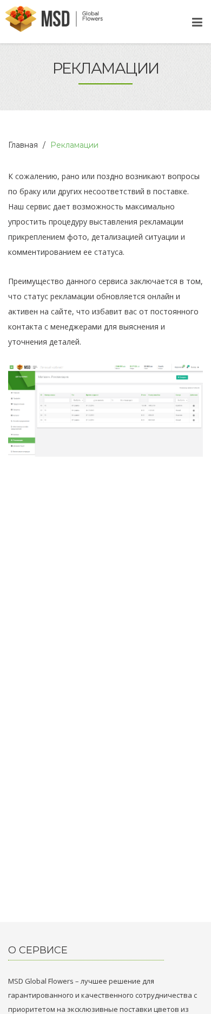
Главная (23, 145)
